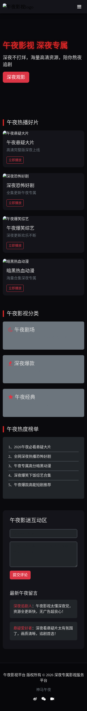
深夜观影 (16, 77)
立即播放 (15, 160)
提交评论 (20, 575)
